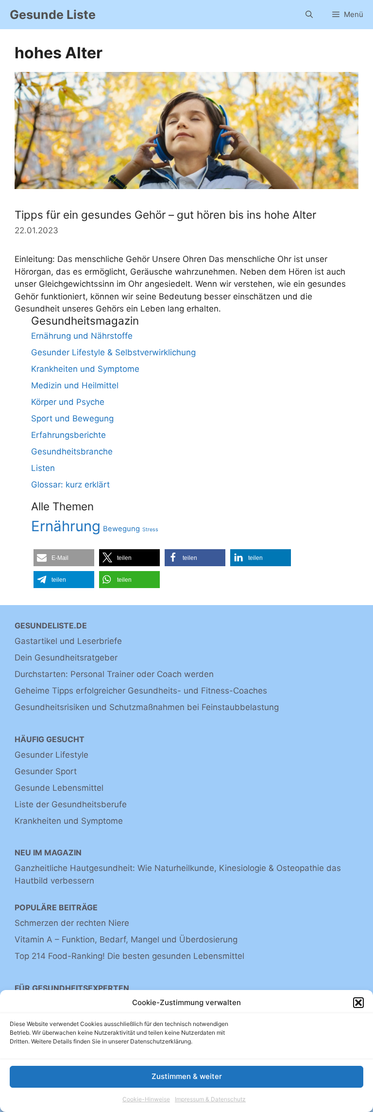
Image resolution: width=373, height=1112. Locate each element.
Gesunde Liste (53, 14)
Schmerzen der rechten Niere (72, 923)
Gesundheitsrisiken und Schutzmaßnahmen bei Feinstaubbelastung (147, 707)
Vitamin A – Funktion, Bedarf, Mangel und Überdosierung (126, 939)
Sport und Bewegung (72, 418)
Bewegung (121, 528)
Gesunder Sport (46, 771)
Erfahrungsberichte (68, 435)
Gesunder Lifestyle (51, 755)
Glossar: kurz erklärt (70, 484)
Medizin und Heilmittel (75, 385)
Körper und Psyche (67, 402)
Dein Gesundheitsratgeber (66, 657)
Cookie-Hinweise (146, 1099)
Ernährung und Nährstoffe (82, 336)
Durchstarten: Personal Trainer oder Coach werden (114, 674)
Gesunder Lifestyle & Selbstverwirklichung (113, 352)
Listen (43, 468)
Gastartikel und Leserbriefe (68, 641)
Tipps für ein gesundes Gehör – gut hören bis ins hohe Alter (165, 214)
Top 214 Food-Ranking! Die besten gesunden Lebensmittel (129, 956)
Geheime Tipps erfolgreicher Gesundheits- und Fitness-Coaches (141, 690)
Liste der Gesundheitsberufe (71, 804)
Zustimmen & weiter (187, 1076)
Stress (150, 529)
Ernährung (66, 526)
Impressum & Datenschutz (210, 1099)
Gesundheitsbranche (72, 451)
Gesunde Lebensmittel (59, 788)
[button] (358, 1003)
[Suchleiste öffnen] (309, 14)
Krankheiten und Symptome (85, 369)
